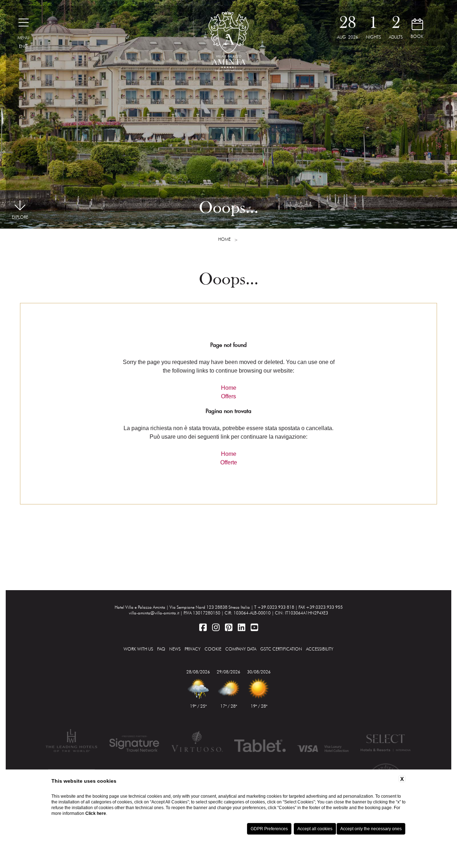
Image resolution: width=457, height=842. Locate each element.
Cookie (213, 649)
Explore (20, 217)
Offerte (228, 462)
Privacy (193, 649)
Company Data (240, 649)
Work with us (138, 649)
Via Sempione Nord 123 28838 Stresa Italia (210, 607)
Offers (228, 396)
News (175, 649)
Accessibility (319, 649)
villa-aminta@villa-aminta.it (154, 613)
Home (224, 239)
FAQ (161, 649)
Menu (23, 37)
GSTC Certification (281, 649)
